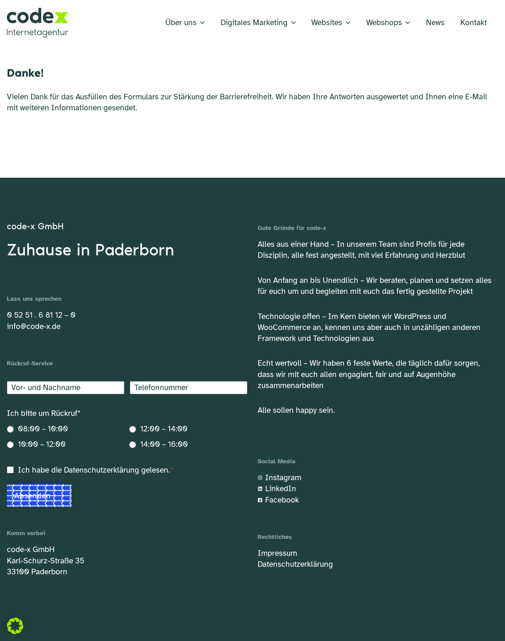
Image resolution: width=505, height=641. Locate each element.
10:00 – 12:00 (42, 444)
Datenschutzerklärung (101, 470)
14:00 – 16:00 (164, 444)
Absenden (32, 495)
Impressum (277, 553)
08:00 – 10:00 (43, 429)
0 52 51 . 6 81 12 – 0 (41, 315)
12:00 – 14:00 (164, 429)
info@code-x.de (33, 326)
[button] (201, 22)
